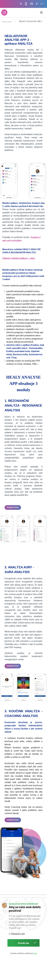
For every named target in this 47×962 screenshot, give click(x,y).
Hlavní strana (7, 21)
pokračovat (13, 507)
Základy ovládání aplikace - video (18, 258)
